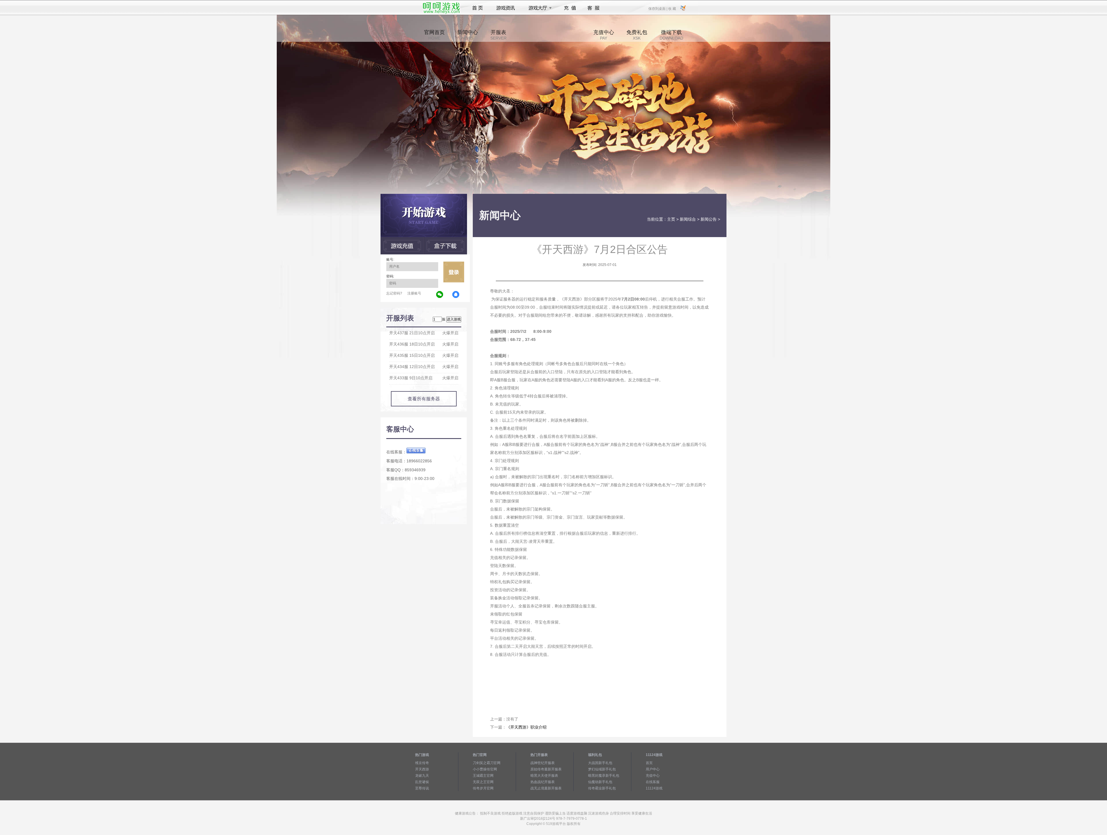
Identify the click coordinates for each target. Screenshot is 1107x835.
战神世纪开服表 (542, 763)
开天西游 (422, 769)
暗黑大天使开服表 (544, 776)
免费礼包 (636, 34)
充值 (569, 8)
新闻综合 (688, 219)
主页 (671, 219)
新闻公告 (709, 219)
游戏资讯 (505, 8)
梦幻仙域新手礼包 (602, 769)
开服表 (498, 34)
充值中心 (603, 34)
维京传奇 (422, 763)
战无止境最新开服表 (546, 788)
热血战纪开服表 (542, 782)
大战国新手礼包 (600, 763)
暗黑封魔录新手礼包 (603, 776)
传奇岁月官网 (483, 788)
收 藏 (672, 8)
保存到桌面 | (658, 8)
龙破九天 (422, 776)
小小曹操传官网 (485, 769)
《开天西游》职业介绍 (526, 727)
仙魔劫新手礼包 (600, 782)
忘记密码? (394, 293)
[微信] (440, 295)
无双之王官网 (483, 782)
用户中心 (653, 769)
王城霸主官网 (483, 776)
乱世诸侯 (422, 782)
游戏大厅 (538, 8)
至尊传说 (422, 788)
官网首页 (434, 34)
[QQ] (456, 295)
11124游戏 (654, 788)
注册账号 (414, 293)
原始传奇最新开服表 (546, 769)
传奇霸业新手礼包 (602, 788)
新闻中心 (467, 34)
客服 (593, 8)
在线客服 (653, 782)
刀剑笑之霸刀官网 (486, 763)
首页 (477, 8)
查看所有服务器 (424, 398)
